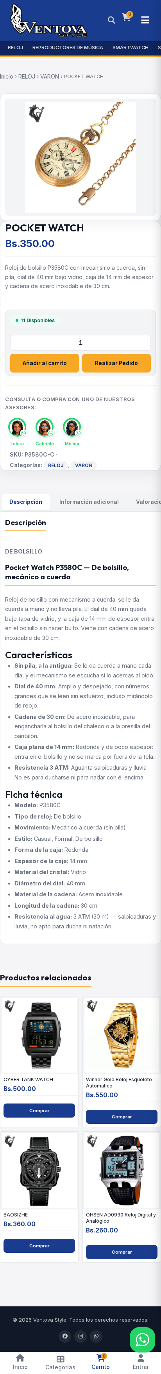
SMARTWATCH (130, 47)
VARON (49, 76)
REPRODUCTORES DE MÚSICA (67, 47)
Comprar (39, 1110)
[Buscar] (111, 20)
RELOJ (15, 47)
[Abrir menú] (145, 20)
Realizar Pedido (116, 363)
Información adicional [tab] (89, 502)
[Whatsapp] (96, 1336)
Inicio (6, 76)
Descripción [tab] (25, 502)
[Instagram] (80, 1336)
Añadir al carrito (45, 363)
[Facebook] (65, 1336)
